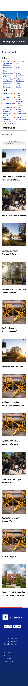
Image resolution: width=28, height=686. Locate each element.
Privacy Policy (8, 661)
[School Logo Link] (13, 617)
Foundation (7, 655)
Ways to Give (7, 134)
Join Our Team (9, 652)
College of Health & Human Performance (8, 75)
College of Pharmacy (19, 104)
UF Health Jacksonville (6, 118)
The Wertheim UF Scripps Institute (8, 122)
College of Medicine (6, 98)
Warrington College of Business (19, 85)
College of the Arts (20, 62)
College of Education (19, 68)
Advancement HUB (10, 638)
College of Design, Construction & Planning (8, 69)
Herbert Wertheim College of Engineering (8, 85)
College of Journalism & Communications (20, 75)
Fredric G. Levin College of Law (20, 80)
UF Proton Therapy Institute (21, 118)
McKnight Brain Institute (7, 114)
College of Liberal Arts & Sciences (8, 80)
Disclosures (8, 658)
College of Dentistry (19, 94)
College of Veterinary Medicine (19, 109)
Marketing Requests (10, 644)
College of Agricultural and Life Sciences (7, 63)
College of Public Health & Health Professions (8, 109)
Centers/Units (8, 127)
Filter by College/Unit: (14, 141)
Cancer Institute (7, 93)
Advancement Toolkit (11, 641)
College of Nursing (8, 103)
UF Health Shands (21, 113)
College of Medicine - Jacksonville (19, 99)
